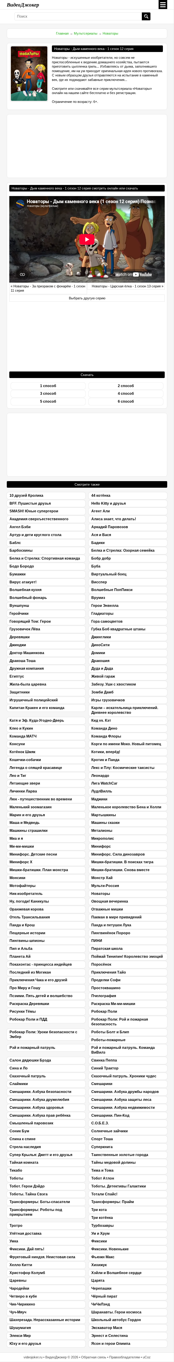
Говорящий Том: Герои (30, 621)
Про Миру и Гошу (25, 988)
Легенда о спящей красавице (36, 768)
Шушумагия (20, 1328)
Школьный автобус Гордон (116, 1320)
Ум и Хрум (100, 1233)
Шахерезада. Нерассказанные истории (45, 1320)
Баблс (15, 543)
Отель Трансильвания (30, 917)
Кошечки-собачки (25, 760)
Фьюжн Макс (102, 1257)
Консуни (17, 744)
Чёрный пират (104, 1296)
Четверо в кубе (23, 1296)
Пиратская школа (107, 949)
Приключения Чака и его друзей (38, 980)
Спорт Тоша (102, 1139)
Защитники (20, 692)
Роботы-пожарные (108, 1040)
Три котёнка (102, 1218)
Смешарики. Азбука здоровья (36, 1107)
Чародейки (19, 1288)
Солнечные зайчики (109, 1131)
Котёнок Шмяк (22, 752)
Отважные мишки (107, 909)
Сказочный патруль (28, 1076)
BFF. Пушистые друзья (30, 503)
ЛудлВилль (101, 791)
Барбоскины (21, 550)
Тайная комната (24, 1162)
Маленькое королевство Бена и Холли (126, 807)
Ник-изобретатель (26, 894)
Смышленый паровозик (31, 1123)
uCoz (147, 1357)
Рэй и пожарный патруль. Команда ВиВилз (123, 1050)
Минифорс (101, 846)
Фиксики (99, 1241)
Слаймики (19, 1084)
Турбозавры (102, 1225)
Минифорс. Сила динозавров (118, 854)
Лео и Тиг (18, 776)
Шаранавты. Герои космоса (116, 1312)
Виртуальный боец (108, 574)
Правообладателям (124, 1357)
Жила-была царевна (28, 684)
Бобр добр (101, 558)
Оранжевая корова (27, 909)
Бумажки (18, 574)
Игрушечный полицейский (34, 700)
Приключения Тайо (108, 972)
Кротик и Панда (105, 760)
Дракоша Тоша (23, 661)
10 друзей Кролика (26, 495)
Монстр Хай (102, 878)
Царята (97, 1280)
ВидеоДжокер (23, 4)
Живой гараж (103, 676)
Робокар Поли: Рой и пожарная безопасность (119, 1021)
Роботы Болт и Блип (110, 1032)
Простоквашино (106, 988)
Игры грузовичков (108, 700)
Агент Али (100, 511)
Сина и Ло (19, 1068)
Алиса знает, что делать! (113, 519)
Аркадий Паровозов (109, 527)
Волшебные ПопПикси (112, 590)
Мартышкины (103, 815)
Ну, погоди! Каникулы (29, 901)
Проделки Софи (106, 980)
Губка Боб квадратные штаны (118, 629)
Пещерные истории (27, 933)
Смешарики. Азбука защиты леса (121, 1100)
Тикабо (16, 1170)
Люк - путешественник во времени (41, 799)
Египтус (17, 676)
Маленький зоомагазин (31, 807)
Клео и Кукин (21, 728)
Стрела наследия (25, 1147)
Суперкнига (102, 1147)
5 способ (48, 401)
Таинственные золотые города (119, 1155)
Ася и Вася (101, 535)
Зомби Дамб (102, 692)
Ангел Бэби (20, 527)
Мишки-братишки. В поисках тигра (122, 862)
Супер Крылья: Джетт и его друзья (41, 1155)
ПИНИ (96, 941)
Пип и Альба (21, 949)
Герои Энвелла (104, 606)
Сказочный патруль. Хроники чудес (123, 1076)
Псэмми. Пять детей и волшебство (41, 996)
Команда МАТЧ (23, 736)
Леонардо (100, 776)
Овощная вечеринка (109, 901)
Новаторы (110, 33)
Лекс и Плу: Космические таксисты (123, 768)
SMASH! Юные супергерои (34, 511)
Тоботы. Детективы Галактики (118, 1186)
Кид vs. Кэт (101, 720)
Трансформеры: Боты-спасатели (40, 1202)
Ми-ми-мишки (22, 846)
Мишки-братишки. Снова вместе (120, 870)
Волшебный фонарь (28, 598)
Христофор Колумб (27, 1273)
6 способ (126, 401)
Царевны (18, 1280)
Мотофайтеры (23, 886)
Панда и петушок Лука (111, 925)
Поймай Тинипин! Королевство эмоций (127, 956)
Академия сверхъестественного (39, 519)
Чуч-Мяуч (18, 1312)
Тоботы (16, 1178)
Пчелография (103, 996)
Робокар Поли (104, 1011)
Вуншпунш (19, 606)
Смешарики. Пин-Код (110, 1115)
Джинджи (18, 645)
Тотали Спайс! (104, 1194)
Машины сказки (105, 823)
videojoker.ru (33, 1357)
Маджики (99, 799)
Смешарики (101, 1084)
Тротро (16, 1225)
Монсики (17, 878)
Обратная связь (93, 1357)
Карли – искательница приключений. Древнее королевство (124, 710)
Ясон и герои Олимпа (110, 1343)
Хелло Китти (21, 1265)
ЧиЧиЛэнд (100, 1304)
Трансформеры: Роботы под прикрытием (36, 1212)
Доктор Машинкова (27, 653)
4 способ (126, 393)
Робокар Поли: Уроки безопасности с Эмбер (43, 1034)
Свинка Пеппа (104, 1060)
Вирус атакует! (23, 582)
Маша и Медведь (25, 823)
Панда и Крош (22, 925)
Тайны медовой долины (113, 1162)
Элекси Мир (20, 1336)
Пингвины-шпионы (27, 941)
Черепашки (101, 1288)
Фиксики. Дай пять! (27, 1249)
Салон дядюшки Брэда (30, 1060)
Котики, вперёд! (105, 752)
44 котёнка (100, 495)
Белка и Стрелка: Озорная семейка (123, 550)
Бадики (98, 543)
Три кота (99, 1210)
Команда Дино (104, 728)
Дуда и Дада (102, 668)
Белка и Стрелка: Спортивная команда (45, 558)
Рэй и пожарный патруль (32, 1048)
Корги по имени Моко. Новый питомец (126, 744)
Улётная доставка (25, 1233)
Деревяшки (20, 637)
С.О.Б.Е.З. (100, 1123)
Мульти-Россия (105, 886)
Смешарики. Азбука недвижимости (123, 1107)
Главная (62, 33)
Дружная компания (27, 668)
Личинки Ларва (23, 791)
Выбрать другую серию (87, 298)
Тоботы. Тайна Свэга (29, 1194)
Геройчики (19, 613)
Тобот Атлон (102, 1178)
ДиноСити (100, 645)
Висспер (99, 582)
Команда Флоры (106, 736)
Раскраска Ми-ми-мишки (113, 1004)
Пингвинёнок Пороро (110, 933)
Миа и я (16, 838)
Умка (14, 1241)
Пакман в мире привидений (116, 917)
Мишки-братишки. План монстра (39, 870)
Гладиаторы (102, 613)
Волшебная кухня (25, 590)
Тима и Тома (102, 1170)
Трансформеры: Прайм (112, 1202)
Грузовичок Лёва (25, 629)
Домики (98, 653)
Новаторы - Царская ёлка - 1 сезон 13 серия (126, 286)
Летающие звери (25, 783)
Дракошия (100, 661)
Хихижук (99, 1265)
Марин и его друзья (27, 815)
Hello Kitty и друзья (108, 503)
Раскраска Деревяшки (29, 1004)
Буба (95, 566)
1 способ (48, 386)
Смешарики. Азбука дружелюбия (39, 1100)
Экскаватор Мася (106, 1328)
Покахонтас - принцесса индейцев (41, 964)
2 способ (126, 386)
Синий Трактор (104, 1068)
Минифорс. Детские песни (33, 854)
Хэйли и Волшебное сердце (116, 1273)
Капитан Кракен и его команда (37, 708)
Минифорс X (21, 862)
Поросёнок (101, 964)
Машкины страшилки (29, 830)
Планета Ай (20, 956)
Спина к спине (23, 1139)
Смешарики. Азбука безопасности (40, 1092)
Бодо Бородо (22, 566)
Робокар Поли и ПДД (28, 1019)
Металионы (101, 830)
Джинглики (101, 637)
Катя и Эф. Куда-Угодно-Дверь (37, 720)
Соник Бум (19, 1131)
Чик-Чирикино (22, 1304)
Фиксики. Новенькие (110, 1249)
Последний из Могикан (30, 972)
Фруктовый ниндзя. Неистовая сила (42, 1257)
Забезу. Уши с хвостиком (113, 684)
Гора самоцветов (107, 621)
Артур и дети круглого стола (35, 535)
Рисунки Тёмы (23, 1011)
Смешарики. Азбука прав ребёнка (40, 1115)
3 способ (48, 393)
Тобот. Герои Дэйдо (27, 1186)
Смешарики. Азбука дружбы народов (125, 1092)
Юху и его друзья (25, 1343)
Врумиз (98, 598)
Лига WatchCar (104, 783)
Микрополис (102, 838)
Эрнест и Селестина (109, 1336)
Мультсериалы (85, 33)
